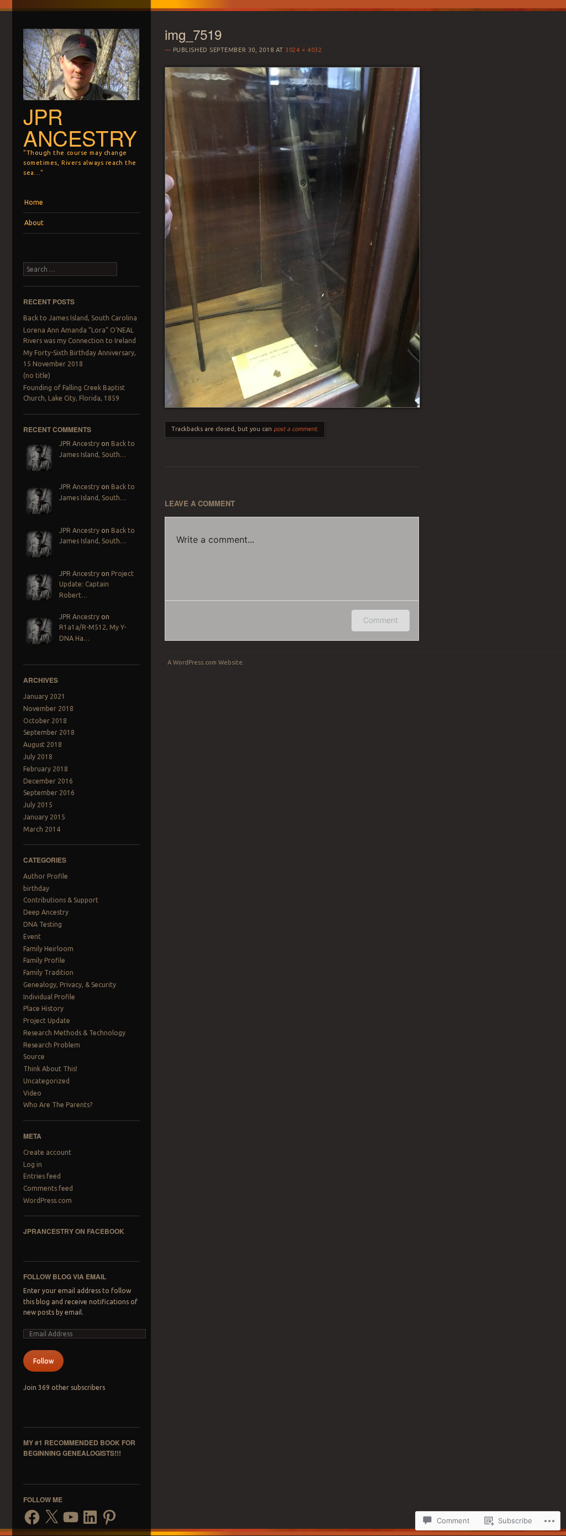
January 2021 (44, 696)
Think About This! (50, 1068)
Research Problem (51, 1045)
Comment (380, 620)
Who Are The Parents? (57, 1104)
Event (32, 936)
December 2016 (48, 781)
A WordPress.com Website (205, 662)
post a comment (295, 428)
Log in (32, 1164)
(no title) (36, 375)
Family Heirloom (48, 948)
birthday (36, 888)
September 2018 (49, 732)
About (34, 222)
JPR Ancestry (80, 127)
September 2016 (49, 792)
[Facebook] (32, 1517)
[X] (51, 1517)
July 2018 (38, 756)
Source (34, 1056)
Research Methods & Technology (74, 1032)
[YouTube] (71, 1517)
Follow (43, 1360)
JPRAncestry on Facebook (73, 1231)
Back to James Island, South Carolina (80, 317)
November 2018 (48, 708)
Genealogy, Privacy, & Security (69, 984)
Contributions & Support (60, 900)
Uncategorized (46, 1080)
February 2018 (45, 768)
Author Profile (45, 876)
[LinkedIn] (90, 1517)
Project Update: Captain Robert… (96, 584)
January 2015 (44, 817)
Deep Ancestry (46, 912)
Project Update (46, 1020)
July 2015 (38, 804)
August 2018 (42, 744)
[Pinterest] (109, 1517)
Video (32, 1093)
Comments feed (48, 1188)
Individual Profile (49, 996)
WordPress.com (47, 1200)
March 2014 (41, 829)
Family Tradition (48, 972)
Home (33, 202)
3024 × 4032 (303, 49)
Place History (43, 1008)
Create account (47, 1152)
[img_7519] (292, 405)
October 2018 (45, 720)
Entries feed (42, 1176)
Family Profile (44, 960)
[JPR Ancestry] (81, 103)
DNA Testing (42, 924)
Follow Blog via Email (64, 1276)
